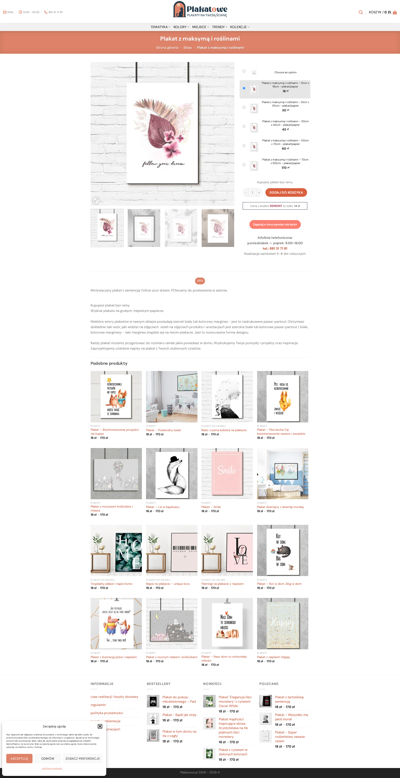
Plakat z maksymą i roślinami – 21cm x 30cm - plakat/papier (285, 104)
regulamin (98, 705)
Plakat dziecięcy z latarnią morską (280, 507)
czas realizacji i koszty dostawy (114, 697)
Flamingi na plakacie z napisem (222, 584)
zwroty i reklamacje (105, 721)
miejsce (199, 27)
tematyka (159, 27)
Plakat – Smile (211, 507)
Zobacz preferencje (82, 759)
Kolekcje (238, 27)
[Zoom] (96, 201)
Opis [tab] (200, 281)
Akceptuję (19, 759)
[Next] (226, 134)
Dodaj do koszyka (286, 192)
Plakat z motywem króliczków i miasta (112, 509)
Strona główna (167, 47)
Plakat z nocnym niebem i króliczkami (171, 657)
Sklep (188, 47)
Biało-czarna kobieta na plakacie (223, 430)
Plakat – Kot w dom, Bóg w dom (279, 584)
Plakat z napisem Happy (273, 657)
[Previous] (98, 134)
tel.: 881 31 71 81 (275, 248)
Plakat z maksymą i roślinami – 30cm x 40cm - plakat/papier (285, 123)
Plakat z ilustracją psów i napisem (114, 657)
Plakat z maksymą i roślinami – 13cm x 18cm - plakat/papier (285, 84)
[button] (100, 726)
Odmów (48, 759)
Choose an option (285, 72)
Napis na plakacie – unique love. (168, 584)
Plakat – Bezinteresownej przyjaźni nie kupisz (115, 432)
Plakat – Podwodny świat (163, 430)
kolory (180, 27)
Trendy (218, 27)
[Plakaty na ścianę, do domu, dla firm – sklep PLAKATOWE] (200, 11)
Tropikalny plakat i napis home (111, 584)
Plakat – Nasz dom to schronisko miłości (224, 659)
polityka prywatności (52, 768)
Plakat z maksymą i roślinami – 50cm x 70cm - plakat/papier (285, 142)
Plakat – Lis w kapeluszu (162, 507)
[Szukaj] (361, 12)
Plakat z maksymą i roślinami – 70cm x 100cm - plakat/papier (285, 161)
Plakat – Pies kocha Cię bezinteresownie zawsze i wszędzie (281, 432)
